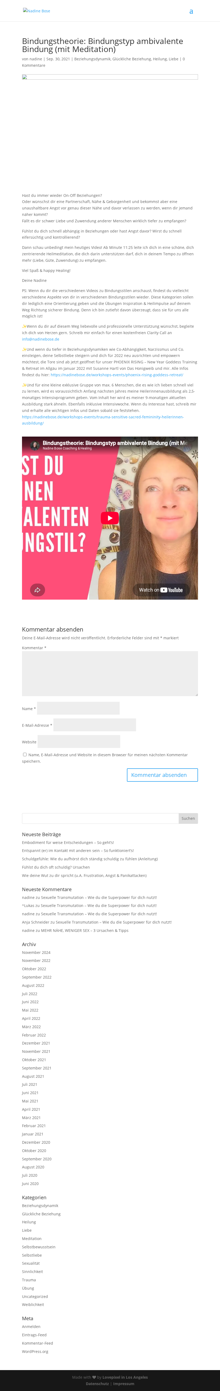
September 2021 (37, 1068)
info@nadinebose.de (40, 339)
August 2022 (33, 985)
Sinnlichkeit (32, 1271)
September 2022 (37, 977)
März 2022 (31, 1026)
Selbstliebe (32, 1255)
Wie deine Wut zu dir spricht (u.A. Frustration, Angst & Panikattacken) (84, 875)
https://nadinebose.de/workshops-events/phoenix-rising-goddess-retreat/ (117, 374)
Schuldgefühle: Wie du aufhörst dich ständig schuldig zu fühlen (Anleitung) (90, 858)
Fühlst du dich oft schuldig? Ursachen (56, 867)
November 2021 (36, 1051)
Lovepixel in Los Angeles (125, 1377)
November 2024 (36, 952)
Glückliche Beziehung (131, 58)
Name (29, 708)
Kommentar (34, 647)
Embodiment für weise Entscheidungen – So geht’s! (68, 842)
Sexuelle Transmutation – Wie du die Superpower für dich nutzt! (99, 897)
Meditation (32, 1238)
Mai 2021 (30, 1101)
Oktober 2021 (34, 1059)
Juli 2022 (29, 993)
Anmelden (31, 1326)
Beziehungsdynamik (92, 58)
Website (29, 741)
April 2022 (31, 1018)
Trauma (29, 1279)
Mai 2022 (30, 1010)
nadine (36, 58)
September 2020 (37, 1158)
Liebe (173, 58)
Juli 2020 (29, 1175)
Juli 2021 (29, 1084)
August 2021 (33, 1076)
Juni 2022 (30, 1001)
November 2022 (36, 960)
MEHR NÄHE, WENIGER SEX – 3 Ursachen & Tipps (85, 930)
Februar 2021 (34, 1125)
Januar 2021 (32, 1134)
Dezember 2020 (36, 1142)
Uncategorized (35, 1296)
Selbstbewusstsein (39, 1246)
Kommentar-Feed (37, 1343)
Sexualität (31, 1263)
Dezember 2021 (36, 1043)
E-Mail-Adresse (37, 725)
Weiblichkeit (33, 1304)
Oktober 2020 (34, 1150)
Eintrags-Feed (34, 1334)
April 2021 (31, 1109)
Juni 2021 (30, 1092)
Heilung (160, 58)
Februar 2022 (34, 1035)
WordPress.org (35, 1351)
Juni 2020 (30, 1183)
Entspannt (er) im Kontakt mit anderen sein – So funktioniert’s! (78, 850)
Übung (28, 1288)
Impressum (123, 1383)
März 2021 (31, 1117)
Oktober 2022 (34, 968)
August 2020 (33, 1166)
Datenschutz (97, 1383)
